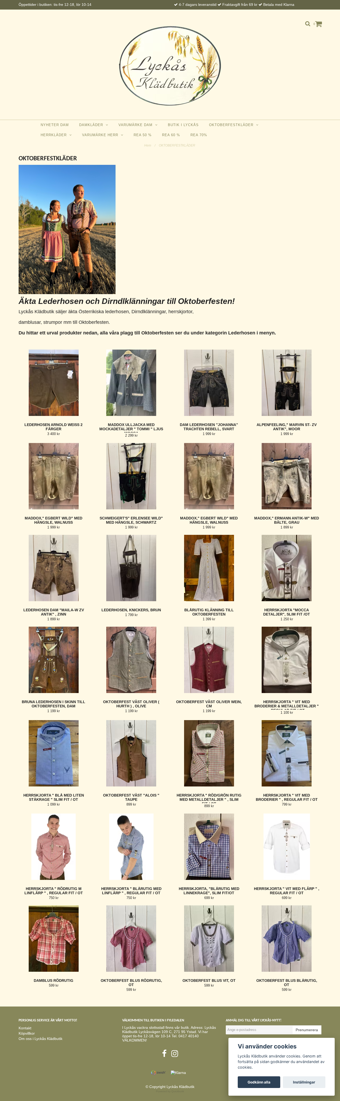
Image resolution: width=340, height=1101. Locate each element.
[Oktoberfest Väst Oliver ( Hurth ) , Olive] (131, 660)
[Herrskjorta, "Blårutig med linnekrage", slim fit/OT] (209, 847)
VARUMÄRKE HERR (101, 135)
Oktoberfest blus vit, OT (209, 980)
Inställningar (304, 1082)
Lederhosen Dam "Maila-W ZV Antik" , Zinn (53, 612)
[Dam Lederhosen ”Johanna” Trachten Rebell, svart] (209, 383)
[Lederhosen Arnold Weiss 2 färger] (54, 383)
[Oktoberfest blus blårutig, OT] (287, 938)
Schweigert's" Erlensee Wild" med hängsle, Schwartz (131, 520)
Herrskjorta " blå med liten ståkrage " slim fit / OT (53, 797)
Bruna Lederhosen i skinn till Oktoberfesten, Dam (53, 704)
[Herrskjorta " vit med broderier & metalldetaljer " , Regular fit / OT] (287, 660)
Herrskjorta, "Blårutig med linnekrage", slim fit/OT (209, 891)
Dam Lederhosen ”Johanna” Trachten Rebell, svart (209, 427)
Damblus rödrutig (53, 980)
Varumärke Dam (136, 125)
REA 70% (198, 135)
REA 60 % (171, 135)
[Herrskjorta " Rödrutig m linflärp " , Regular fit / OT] (54, 847)
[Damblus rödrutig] (54, 938)
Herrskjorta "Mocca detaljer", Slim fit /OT (286, 612)
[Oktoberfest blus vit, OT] (209, 938)
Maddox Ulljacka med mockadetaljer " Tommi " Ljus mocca (131, 429)
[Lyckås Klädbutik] (170, 66)
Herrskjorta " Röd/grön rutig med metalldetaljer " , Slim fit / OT (209, 799)
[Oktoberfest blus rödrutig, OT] (131, 938)
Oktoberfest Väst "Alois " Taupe (131, 797)
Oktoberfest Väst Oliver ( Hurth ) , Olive (131, 704)
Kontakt (25, 1028)
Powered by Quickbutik (170, 1091)
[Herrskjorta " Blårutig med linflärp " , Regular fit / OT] (131, 847)
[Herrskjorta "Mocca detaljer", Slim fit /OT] (287, 568)
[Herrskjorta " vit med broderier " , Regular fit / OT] (287, 753)
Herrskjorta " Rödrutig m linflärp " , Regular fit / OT (53, 891)
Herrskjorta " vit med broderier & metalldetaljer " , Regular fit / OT (286, 706)
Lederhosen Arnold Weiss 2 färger (53, 427)
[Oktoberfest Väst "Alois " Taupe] (131, 753)
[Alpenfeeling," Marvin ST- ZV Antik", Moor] (287, 383)
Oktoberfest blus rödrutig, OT (131, 982)
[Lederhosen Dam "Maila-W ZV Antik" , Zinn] (54, 568)
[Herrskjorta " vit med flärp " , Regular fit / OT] (287, 847)
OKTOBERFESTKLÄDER (232, 125)
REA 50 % (143, 135)
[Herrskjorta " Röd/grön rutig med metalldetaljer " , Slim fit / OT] (209, 753)
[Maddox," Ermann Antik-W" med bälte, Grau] (287, 476)
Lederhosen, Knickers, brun (131, 610)
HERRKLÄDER (55, 135)
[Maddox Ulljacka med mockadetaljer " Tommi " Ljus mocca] (131, 383)
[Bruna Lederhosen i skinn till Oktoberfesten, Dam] (54, 660)
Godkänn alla (259, 1082)
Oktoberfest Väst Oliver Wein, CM (209, 704)
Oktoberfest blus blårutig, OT (286, 982)
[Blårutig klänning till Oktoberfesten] (209, 568)
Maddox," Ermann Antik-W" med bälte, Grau (286, 520)
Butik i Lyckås (183, 125)
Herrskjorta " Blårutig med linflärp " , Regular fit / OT (131, 891)
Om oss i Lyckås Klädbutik (40, 1039)
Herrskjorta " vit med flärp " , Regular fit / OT (286, 891)
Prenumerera (307, 1030)
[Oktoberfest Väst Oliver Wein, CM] (209, 660)
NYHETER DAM (55, 125)
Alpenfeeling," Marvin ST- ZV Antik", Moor (287, 427)
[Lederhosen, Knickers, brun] (131, 568)
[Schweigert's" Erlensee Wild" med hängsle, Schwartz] (131, 476)
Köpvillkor (27, 1033)
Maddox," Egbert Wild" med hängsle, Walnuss (53, 520)
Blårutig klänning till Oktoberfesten (209, 612)
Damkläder (92, 125)
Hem (149, 145)
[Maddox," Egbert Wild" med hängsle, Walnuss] (54, 476)
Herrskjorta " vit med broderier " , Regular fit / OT (287, 797)
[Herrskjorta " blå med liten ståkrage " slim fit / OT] (54, 753)
